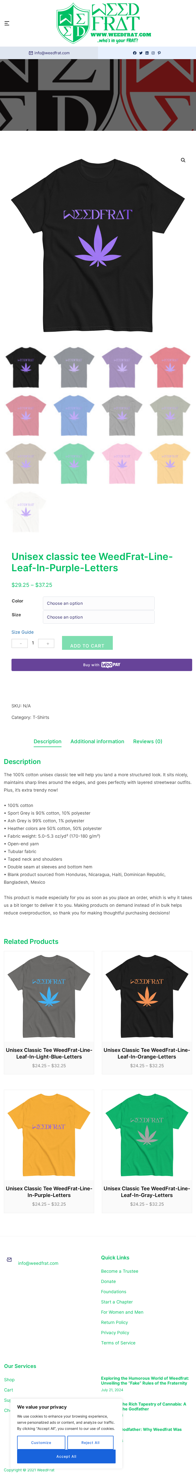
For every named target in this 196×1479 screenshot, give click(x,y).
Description (48, 741)
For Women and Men (122, 1312)
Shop (9, 1379)
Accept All (66, 1456)
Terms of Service (118, 1342)
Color (17, 600)
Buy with (91, 665)
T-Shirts (41, 717)
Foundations (113, 1291)
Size (16, 614)
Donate (108, 1281)
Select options (49, 996)
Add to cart (87, 646)
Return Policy (114, 1322)
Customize (41, 1442)
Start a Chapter (117, 1301)
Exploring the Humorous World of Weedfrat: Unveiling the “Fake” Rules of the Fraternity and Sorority (145, 1381)
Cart (8, 1389)
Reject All (90, 1442)
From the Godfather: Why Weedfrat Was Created (141, 1432)
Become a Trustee (119, 1271)
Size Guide (22, 632)
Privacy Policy (115, 1332)
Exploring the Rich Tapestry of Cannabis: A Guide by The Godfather (143, 1406)
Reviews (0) (148, 741)
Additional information (97, 741)
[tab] (48, 742)
